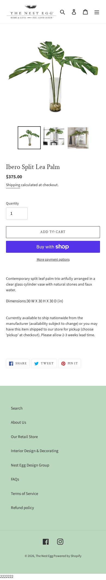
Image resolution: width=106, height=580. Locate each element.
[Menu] (96, 12)
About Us (18, 422)
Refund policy (22, 508)
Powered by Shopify (68, 556)
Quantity (12, 203)
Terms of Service (24, 494)
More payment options (53, 259)
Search (17, 408)
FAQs (15, 479)
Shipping (13, 185)
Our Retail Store (24, 437)
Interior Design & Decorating (34, 451)
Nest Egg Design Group (30, 465)
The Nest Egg (45, 556)
